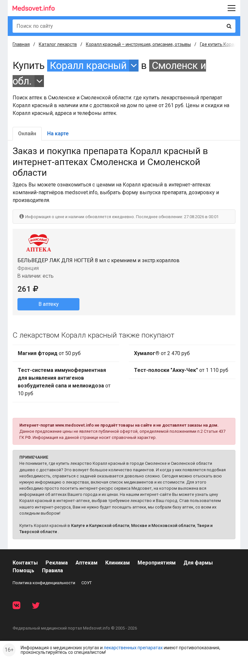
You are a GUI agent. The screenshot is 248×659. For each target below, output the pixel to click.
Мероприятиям (157, 563)
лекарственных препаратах (133, 647)
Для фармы (198, 563)
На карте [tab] (57, 133)
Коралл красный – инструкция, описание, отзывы (138, 44)
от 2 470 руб (162, 353)
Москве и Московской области (163, 525)
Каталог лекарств (58, 44)
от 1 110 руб (181, 370)
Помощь (23, 570)
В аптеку (48, 304)
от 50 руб (49, 353)
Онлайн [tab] (27, 133)
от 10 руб (64, 382)
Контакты (25, 563)
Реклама (57, 563)
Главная (21, 44)
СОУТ (86, 582)
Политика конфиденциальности (44, 582)
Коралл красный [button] (88, 66)
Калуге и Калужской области (100, 525)
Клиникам (117, 563)
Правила (52, 570)
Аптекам (87, 563)
